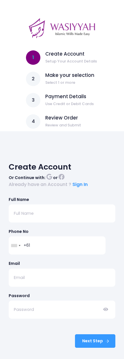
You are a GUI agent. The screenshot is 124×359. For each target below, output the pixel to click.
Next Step (93, 341)
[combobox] (15, 245)
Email (14, 263)
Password (19, 296)
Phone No (19, 231)
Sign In (80, 184)
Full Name (19, 199)
